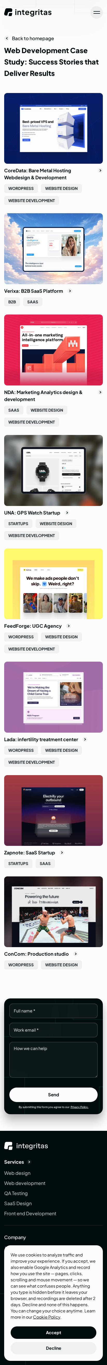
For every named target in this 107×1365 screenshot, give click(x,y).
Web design (17, 1173)
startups (18, 523)
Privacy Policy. (80, 1107)
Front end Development (30, 1213)
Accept (53, 1332)
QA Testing (16, 1193)
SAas (32, 301)
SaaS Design (18, 1203)
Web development (24, 1183)
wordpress (21, 188)
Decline (53, 1348)
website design (61, 188)
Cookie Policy (46, 1317)
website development (31, 200)
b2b (12, 301)
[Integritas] (28, 12)
